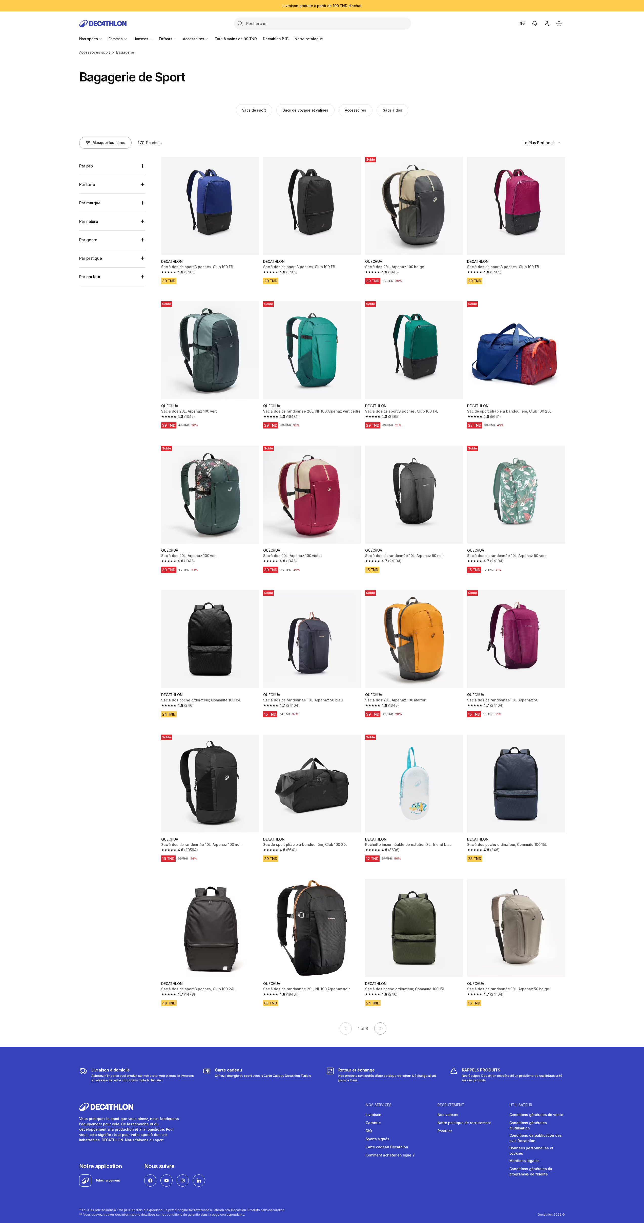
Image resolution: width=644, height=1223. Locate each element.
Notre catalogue (309, 39)
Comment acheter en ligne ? (390, 1155)
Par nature (88, 221)
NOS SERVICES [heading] (378, 1105)
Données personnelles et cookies (531, 1150)
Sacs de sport (254, 110)
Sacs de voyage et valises (305, 110)
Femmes (116, 39)
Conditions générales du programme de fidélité (530, 1171)
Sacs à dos (392, 110)
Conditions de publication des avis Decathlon (535, 1138)
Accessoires (194, 39)
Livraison (374, 1114)
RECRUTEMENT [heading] (451, 1105)
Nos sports (89, 39)
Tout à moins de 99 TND (236, 39)
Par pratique (90, 258)
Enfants (166, 39)
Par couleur (89, 276)
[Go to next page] (380, 1028)
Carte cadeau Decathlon (387, 1147)
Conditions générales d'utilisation (528, 1125)
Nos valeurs (448, 1114)
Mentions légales (524, 1160)
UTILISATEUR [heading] (520, 1105)
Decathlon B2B (275, 39)
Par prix (86, 165)
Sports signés (377, 1139)
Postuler (445, 1131)
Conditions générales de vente (536, 1114)
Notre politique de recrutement (464, 1123)
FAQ (369, 1131)
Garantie (373, 1123)
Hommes (141, 39)
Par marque (90, 202)
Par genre (88, 239)
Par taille (87, 184)
